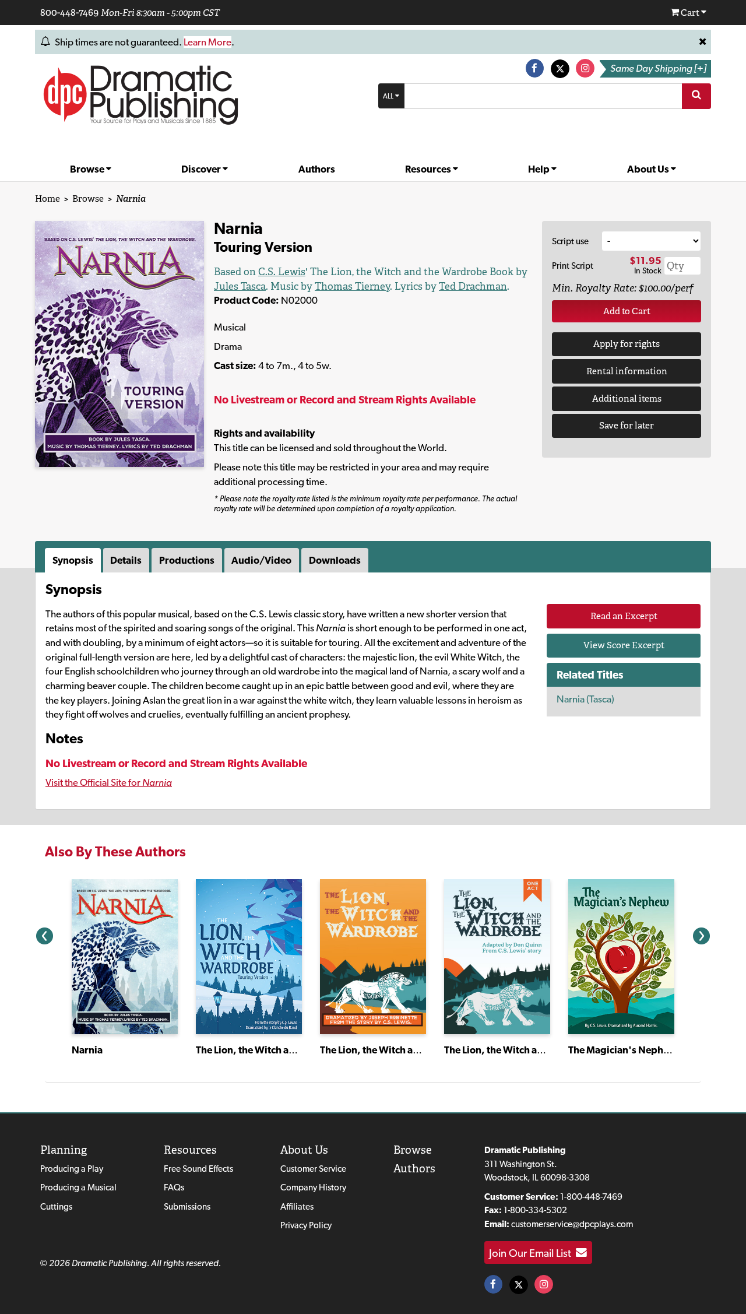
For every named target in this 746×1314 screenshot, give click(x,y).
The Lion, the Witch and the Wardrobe (280, 1050)
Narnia (87, 1050)
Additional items (626, 398)
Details (126, 560)
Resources (429, 169)
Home (47, 198)
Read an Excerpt (623, 616)
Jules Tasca (240, 286)
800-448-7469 (69, 12)
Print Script (572, 265)
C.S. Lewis (281, 271)
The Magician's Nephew (622, 1050)
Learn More (207, 42)
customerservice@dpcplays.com (572, 1223)
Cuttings (56, 1206)
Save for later (626, 425)
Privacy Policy (306, 1225)
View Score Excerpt (623, 645)
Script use (570, 241)
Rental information (626, 371)
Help (539, 169)
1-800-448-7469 (591, 1196)
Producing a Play (71, 1168)
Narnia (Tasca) (585, 699)
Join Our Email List (532, 1252)
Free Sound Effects (198, 1168)
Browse (88, 169)
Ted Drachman (473, 286)
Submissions (187, 1206)
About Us (649, 169)
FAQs (174, 1187)
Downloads (335, 560)
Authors (316, 169)
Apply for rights (626, 344)
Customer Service (313, 1168)
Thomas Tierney (352, 286)
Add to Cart (626, 311)
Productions (186, 560)
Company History (313, 1187)
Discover (202, 169)
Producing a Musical (78, 1187)
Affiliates (297, 1206)
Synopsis (72, 560)
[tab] (74, 560)
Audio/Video (261, 560)
